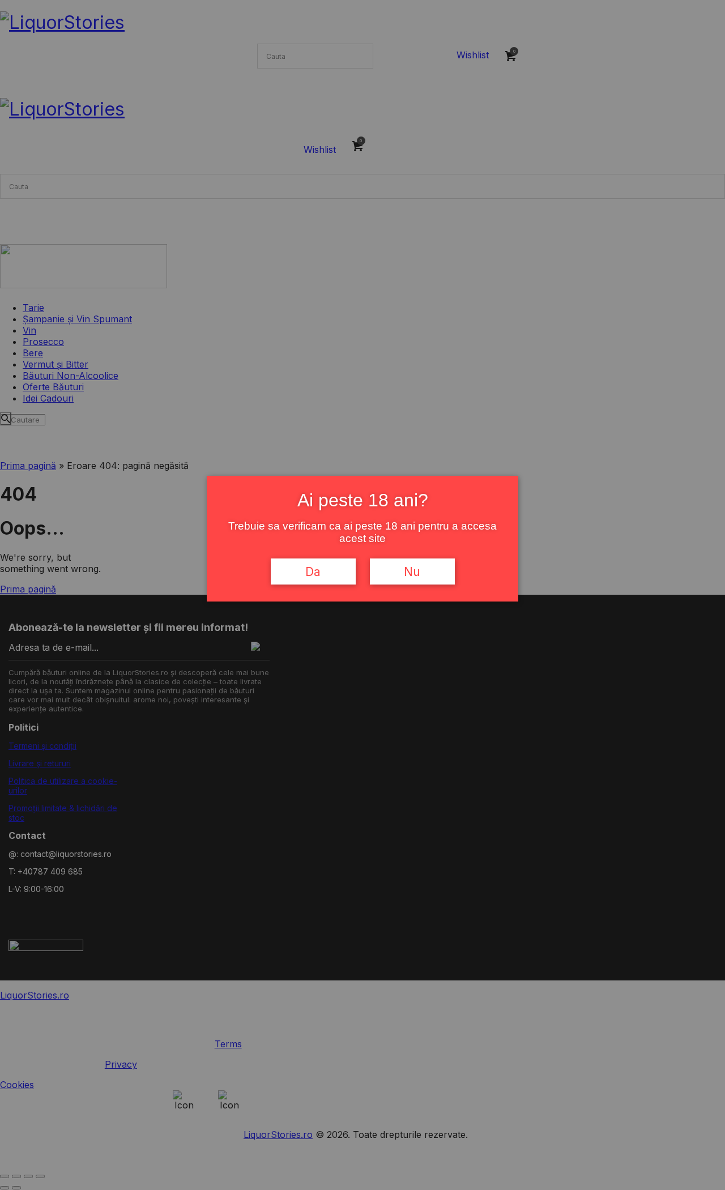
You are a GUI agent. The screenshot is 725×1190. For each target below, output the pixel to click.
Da (313, 571)
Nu (412, 571)
